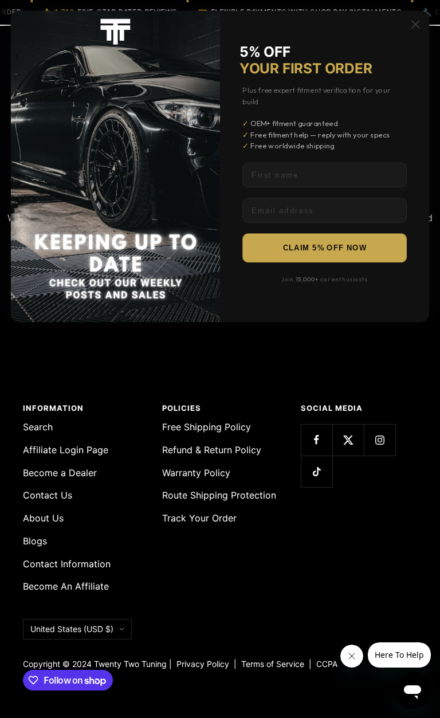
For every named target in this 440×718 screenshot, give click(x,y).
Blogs (35, 541)
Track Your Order (199, 518)
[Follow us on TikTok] (316, 471)
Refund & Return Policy (211, 450)
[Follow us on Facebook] (316, 440)
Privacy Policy (203, 664)
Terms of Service (275, 664)
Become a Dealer (60, 472)
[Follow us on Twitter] (348, 440)
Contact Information (67, 564)
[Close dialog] (415, 24)
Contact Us (47, 495)
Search (38, 427)
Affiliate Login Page (65, 450)
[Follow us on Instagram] (379, 440)
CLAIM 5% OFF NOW (325, 248)
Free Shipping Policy (206, 427)
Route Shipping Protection (219, 495)
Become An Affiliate (66, 586)
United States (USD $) (71, 629)
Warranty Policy (196, 472)
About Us (43, 518)
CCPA (324, 664)
